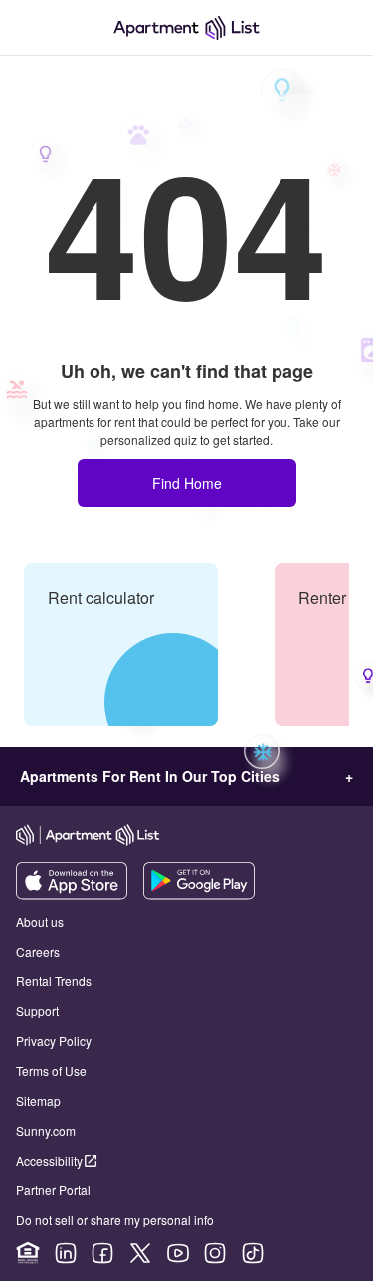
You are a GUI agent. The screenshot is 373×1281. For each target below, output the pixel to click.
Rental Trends (54, 980)
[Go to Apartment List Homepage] (186, 28)
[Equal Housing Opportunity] (28, 1253)
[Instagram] (215, 1253)
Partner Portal (53, 1189)
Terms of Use (51, 1070)
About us (40, 921)
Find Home (187, 483)
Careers (38, 951)
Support (37, 1010)
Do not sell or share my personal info (115, 1219)
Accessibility (49, 1160)
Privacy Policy (54, 1040)
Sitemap (38, 1100)
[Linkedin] (66, 1253)
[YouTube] (178, 1253)
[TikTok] (253, 1253)
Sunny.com (46, 1130)
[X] (140, 1253)
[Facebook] (102, 1253)
